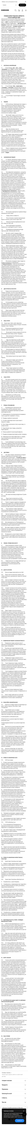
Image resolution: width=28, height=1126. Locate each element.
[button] (14, 1080)
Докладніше (20, 1117)
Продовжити (22, 4)
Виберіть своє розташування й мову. (10, 1)
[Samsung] (5, 10)
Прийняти (19, 1120)
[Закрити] (25, 1107)
